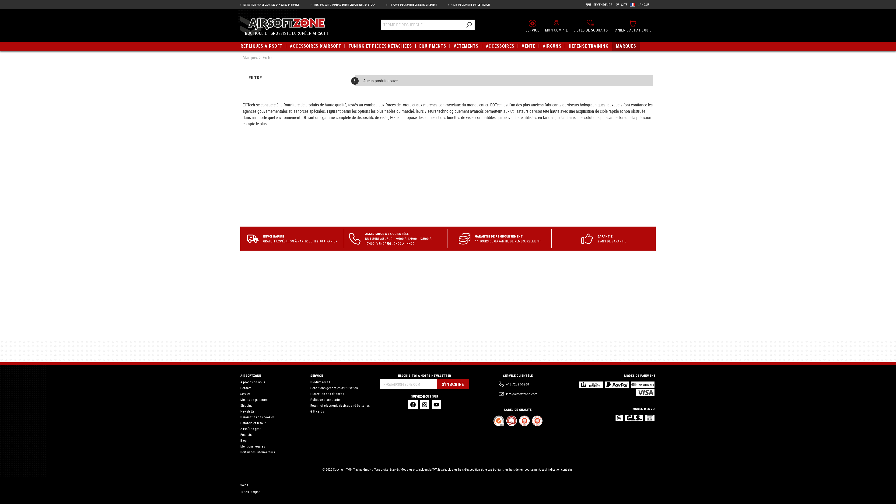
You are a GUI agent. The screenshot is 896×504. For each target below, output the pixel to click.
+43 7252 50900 (517, 384)
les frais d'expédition (467, 469)
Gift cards (317, 411)
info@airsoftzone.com (522, 394)
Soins (244, 485)
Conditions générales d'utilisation (334, 388)
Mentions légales (252, 446)
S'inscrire (453, 384)
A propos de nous (252, 382)
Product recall (320, 382)
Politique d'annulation (326, 399)
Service (245, 394)
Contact (245, 388)
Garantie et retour (253, 423)
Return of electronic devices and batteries (340, 405)
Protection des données (327, 394)
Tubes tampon (250, 492)
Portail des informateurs (257, 452)
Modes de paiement (254, 399)
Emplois (246, 434)
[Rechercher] (469, 25)
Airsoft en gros (250, 429)
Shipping (246, 405)
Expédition (285, 241)
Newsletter (248, 411)
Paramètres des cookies (257, 417)
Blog (243, 440)
